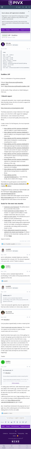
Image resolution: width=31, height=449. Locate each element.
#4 (29, 291)
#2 (29, 254)
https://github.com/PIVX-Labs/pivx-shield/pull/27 (16, 153)
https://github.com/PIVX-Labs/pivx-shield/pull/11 (16, 132)
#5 (29, 317)
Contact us (5, 433)
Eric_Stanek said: (7, 370)
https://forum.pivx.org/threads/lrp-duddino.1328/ (17, 86)
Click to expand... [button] (15, 383)
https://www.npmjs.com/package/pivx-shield (12, 108)
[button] (2, 7)
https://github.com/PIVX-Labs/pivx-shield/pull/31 (16, 159)
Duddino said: (6, 295)
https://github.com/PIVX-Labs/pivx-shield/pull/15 (16, 138)
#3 (29, 271)
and (7, 413)
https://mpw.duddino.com (7, 197)
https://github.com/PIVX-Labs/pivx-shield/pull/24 (16, 148)
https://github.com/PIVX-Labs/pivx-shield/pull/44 (16, 165)
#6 (29, 366)
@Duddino (6, 319)
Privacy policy (21, 433)
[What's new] (26, 7)
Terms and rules (12, 433)
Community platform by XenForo (15, 438)
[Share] (27, 49)
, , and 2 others (12, 244)
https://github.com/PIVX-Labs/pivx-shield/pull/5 (16, 128)
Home (14, 436)
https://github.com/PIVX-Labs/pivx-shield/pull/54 (16, 169)
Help (26, 433)
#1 (29, 48)
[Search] (29, 7)
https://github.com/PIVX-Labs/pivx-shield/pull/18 (16, 144)
